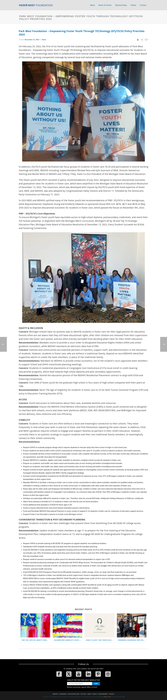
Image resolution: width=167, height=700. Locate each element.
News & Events (105, 5)
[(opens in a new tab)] (35, 625)
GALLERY (83, 694)
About (92, 5)
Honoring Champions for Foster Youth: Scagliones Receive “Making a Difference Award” (132, 640)
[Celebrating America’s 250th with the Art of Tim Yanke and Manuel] (67, 625)
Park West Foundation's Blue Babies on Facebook (59, 696)
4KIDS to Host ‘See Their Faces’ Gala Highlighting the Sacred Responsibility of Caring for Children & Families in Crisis (100, 640)
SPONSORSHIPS (103, 694)
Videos (133, 5)
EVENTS (94, 694)
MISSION (55, 694)
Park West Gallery (117, 696)
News (44, 39)
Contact (143, 5)
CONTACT (111, 694)
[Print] (138, 39)
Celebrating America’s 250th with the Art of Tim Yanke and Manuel (68, 640)
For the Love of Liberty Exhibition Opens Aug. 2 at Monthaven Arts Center (36, 640)
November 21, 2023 (32, 39)
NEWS (89, 694)
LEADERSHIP (62, 694)
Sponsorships (121, 5)
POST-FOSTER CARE (73, 694)
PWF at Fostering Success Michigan (89, 696)
